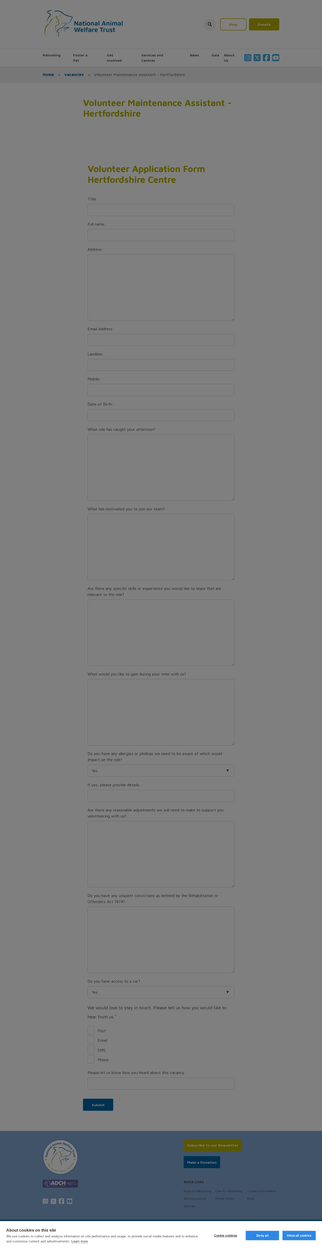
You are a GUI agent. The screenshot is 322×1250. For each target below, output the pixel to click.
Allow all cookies (299, 1235)
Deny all (262, 1235)
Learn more (79, 1241)
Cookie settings (225, 1235)
